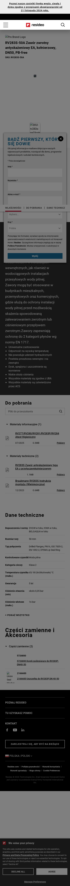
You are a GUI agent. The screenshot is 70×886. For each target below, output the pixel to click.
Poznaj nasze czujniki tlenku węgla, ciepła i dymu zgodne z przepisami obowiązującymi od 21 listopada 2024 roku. (35, 7)
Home (35, 25)
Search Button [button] (63, 25)
